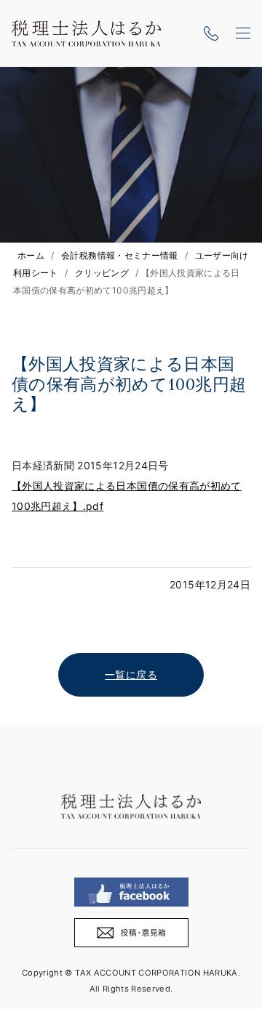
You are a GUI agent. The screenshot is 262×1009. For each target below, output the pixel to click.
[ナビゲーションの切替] (243, 33)
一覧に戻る (131, 674)
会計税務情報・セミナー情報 (119, 255)
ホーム (30, 255)
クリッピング (102, 272)
